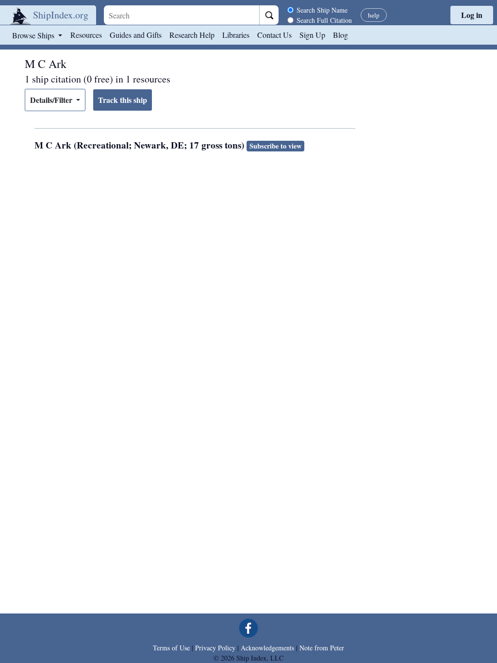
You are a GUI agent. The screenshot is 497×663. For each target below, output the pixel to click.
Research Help (192, 35)
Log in (471, 14)
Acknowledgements (267, 647)
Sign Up (312, 35)
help (374, 15)
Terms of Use (171, 647)
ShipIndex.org (60, 14)
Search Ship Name (322, 10)
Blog (340, 35)
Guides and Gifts (136, 35)
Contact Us (274, 35)
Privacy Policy (215, 647)
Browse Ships (34, 35)
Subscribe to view (275, 146)
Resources (86, 35)
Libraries (235, 35)
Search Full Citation (324, 20)
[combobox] (181, 15)
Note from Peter (321, 647)
